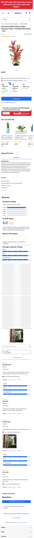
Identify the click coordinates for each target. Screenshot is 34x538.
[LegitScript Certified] (8, 485)
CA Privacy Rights (5, 506)
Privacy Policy (4, 498)
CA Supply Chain (5, 503)
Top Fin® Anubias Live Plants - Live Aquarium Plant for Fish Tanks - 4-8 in (7, 137)
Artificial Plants (24, 24)
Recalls (3, 493)
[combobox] (16, 19)
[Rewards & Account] (8, 13)
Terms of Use (4, 496)
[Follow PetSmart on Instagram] (11, 479)
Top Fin (3, 34)
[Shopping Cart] (29, 13)
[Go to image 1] (16, 70)
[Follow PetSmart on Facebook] (6, 479)
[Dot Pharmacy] (20, 485)
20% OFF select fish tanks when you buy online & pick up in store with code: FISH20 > (16, 4)
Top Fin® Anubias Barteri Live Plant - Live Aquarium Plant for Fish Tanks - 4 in (21, 137)
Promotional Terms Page (22, 455)
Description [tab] (16, 157)
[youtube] (26, 479)
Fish (2, 24)
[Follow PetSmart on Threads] (16, 479)
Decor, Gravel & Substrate (11, 24)
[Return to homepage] (17, 13)
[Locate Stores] (26, 13)
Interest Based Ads (5, 501)
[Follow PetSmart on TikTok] (21, 479)
